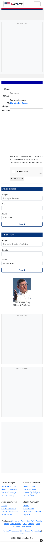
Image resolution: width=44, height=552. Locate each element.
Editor (22, 533)
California (15, 521)
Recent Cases (29, 489)
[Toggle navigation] (37, 3)
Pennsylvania (15, 524)
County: (4, 250)
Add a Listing (7, 495)
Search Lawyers (9, 489)
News (4, 505)
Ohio (25, 524)
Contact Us (28, 508)
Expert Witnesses (9, 511)
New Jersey (26, 526)
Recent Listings (8, 492)
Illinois (6, 524)
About (26, 505)
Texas (23, 521)
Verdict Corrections (11, 531)
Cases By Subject (31, 492)
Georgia (31, 524)
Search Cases (29, 486)
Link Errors (25, 531)
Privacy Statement (32, 511)
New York (31, 521)
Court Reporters (8, 508)
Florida (39, 521)
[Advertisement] (22, 47)
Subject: (5, 194)
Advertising (36, 531)
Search (22, 224)
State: (4, 213)
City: (3, 204)
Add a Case (28, 495)
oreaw (16, 4)
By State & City (8, 486)
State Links (6, 514)
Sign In (26, 514)
